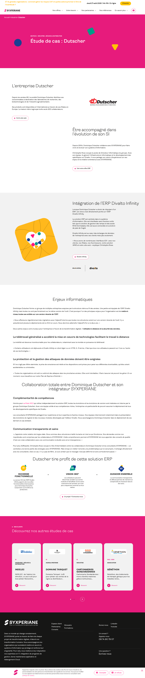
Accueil (6, 17)
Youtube (114, 627)
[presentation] (82, 600)
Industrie (14, 17)
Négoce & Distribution (54, 36)
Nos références (105, 10)
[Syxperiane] (21, 623)
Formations (68, 628)
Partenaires (56, 627)
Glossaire (68, 625)
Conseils (54, 629)
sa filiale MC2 (28, 403)
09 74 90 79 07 (106, 639)
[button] (70, 599)
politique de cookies (28, 675)
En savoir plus (120, 10)
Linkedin (114, 624)
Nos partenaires (88, 10)
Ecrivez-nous (105, 654)
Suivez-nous (103, 625)
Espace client (56, 624)
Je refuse (117, 673)
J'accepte (102, 673)
